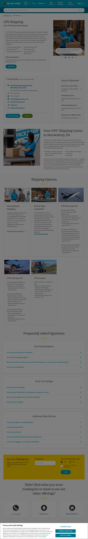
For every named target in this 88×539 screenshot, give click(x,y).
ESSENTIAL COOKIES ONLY (65, 531)
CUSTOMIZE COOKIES (65, 526)
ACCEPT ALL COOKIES (65, 535)
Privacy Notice (42, 536)
